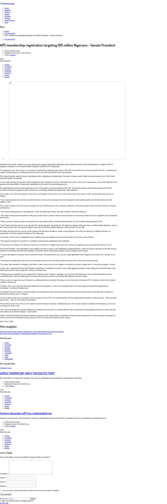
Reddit (7, 77)
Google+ (8, 69)
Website (3, 486)
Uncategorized (10, 39)
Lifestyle (8, 16)
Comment (4, 474)
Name (3, 478)
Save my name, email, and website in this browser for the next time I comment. (31, 490)
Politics (7, 12)
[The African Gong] (7, 3)
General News (10, 20)
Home (7, 8)
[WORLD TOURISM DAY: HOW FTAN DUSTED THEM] (5, 368)
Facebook (8, 67)
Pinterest (8, 73)
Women (7, 18)
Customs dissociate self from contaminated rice (26, 413)
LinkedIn (8, 71)
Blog (6, 22)
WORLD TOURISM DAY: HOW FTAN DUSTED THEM (27, 373)
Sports (7, 14)
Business (8, 10)
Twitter (7, 65)
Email (7, 75)
